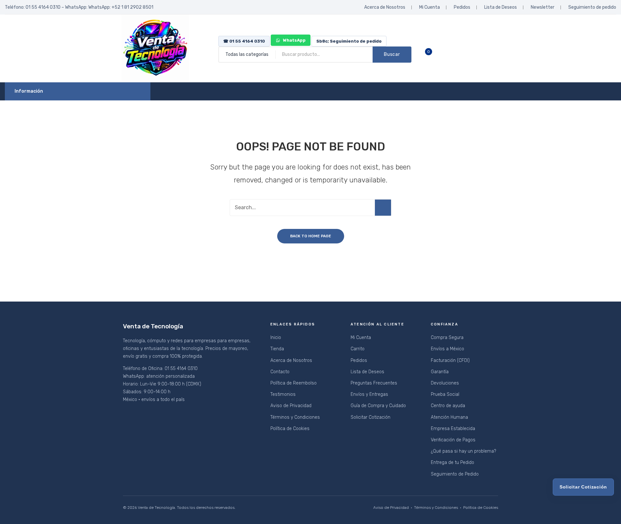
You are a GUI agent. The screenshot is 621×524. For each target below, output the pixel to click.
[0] (433, 54)
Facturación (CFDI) (450, 360)
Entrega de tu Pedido (452, 462)
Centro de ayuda (448, 405)
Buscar (392, 54)
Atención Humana (449, 417)
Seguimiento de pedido (592, 7)
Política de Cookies (290, 428)
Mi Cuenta (429, 7)
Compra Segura (447, 337)
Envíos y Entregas (369, 394)
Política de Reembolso (293, 383)
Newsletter (542, 7)
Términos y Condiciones (295, 417)
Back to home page (310, 236)
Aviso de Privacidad (290, 405)
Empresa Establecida (453, 428)
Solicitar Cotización (370, 417)
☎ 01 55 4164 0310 (244, 41)
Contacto (279, 372)
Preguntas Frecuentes (374, 383)
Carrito (358, 349)
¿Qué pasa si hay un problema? (463, 451)
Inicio (275, 337)
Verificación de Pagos (453, 440)
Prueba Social (445, 394)
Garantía (440, 372)
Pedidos (462, 7)
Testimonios (283, 394)
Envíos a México (447, 349)
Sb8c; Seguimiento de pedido (349, 41)
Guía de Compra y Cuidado (378, 405)
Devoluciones (445, 383)
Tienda (277, 349)
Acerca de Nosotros (384, 7)
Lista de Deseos (500, 7)
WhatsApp (294, 40)
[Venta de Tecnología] (155, 48)
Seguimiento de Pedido (455, 474)
